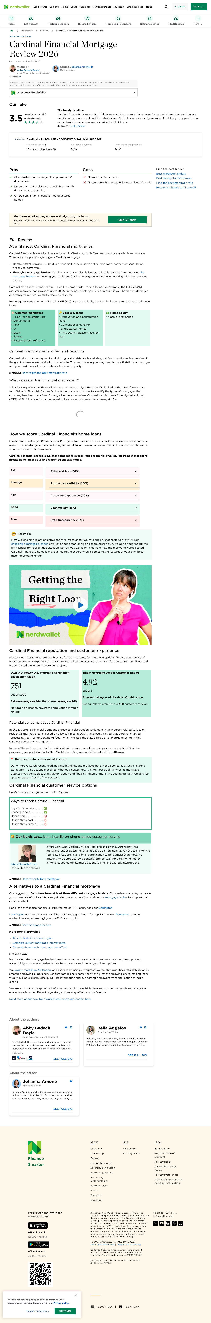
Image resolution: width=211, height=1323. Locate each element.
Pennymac (122, 914)
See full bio (63, 1058)
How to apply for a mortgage (41, 879)
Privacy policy (163, 1161)
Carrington (105, 907)
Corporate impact (101, 1163)
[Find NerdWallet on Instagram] (168, 1223)
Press (93, 1190)
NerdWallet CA (131, 1307)
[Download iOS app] (38, 1225)
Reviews (44, 31)
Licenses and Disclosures (129, 1244)
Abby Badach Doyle (28, 70)
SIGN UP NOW (127, 219)
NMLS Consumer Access (102, 1244)
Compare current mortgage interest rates (39, 942)
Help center (129, 1148)
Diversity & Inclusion (102, 1167)
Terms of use (162, 1148)
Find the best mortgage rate (174, 182)
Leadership (97, 1153)
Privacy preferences (166, 1174)
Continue (65, 1311)
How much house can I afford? (176, 187)
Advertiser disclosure (20, 36)
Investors (96, 1200)
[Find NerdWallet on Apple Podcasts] (174, 1223)
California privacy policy (165, 1168)
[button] (80, 605)
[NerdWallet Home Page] (16, 6)
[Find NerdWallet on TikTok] (180, 1223)
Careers (95, 1158)
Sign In (180, 6)
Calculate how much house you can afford (40, 947)
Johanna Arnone (81, 67)
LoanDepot (16, 914)
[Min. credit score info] (45, 145)
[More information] (45, 114)
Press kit (95, 1195)
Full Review (77, 126)
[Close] (75, 1295)
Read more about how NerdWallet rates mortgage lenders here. (50, 999)
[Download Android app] (38, 1244)
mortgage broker (116, 897)
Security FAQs (131, 1153)
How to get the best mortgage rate (44, 372)
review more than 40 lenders (32, 969)
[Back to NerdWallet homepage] (11, 30)
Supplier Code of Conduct (165, 1155)
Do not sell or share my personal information (168, 1181)
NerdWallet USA (104, 1307)
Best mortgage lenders (36, 925)
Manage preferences (37, 1311)
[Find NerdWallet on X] (155, 1223)
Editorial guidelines (102, 1172)
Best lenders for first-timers (174, 178)
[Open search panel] (166, 7)
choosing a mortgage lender (29, 543)
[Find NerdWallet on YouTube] (161, 1223)
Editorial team (98, 1185)
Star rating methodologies (99, 1179)
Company (96, 1148)
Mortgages (27, 31)
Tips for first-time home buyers (33, 938)
